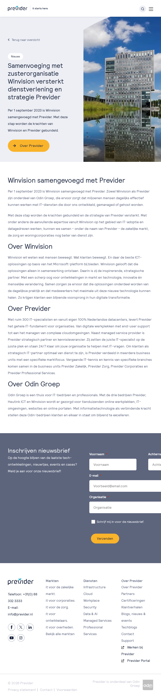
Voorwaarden (67, 690)
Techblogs (129, 627)
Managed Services (97, 620)
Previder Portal (138, 660)
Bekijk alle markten (60, 634)
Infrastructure (94, 587)
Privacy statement (22, 690)
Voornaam (96, 454)
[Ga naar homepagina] (28, 8)
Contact (127, 634)
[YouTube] (11, 638)
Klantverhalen (132, 607)
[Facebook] (11, 627)
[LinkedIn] (30, 627)
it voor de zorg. (57, 607)
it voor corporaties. (60, 600)
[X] (21, 627)
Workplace (91, 600)
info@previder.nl (20, 614)
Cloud (87, 594)
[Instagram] (21, 638)
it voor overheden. (60, 627)
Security (89, 607)
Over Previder (31, 145)
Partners (128, 594)
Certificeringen (133, 600)
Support (127, 640)
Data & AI (90, 614)
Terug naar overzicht (26, 40)
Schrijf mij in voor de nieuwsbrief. (121, 522)
